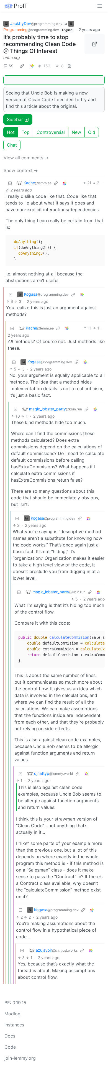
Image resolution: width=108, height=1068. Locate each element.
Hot (11, 132)
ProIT (21, 5)
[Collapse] (10, 182)
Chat (12, 145)
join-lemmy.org (20, 1058)
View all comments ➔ (26, 157)
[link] (22, 65)
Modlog (12, 1013)
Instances (14, 1025)
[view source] (69, 66)
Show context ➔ (21, 170)
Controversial (51, 132)
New (76, 132)
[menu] (100, 6)
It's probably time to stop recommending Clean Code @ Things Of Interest (39, 44)
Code (10, 1047)
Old (91, 132)
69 (11, 65)
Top (26, 132)
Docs (9, 1036)
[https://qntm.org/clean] (94, 44)
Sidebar (15, 119)
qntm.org (11, 57)
